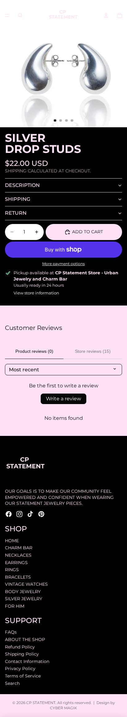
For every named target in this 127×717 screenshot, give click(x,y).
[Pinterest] (41, 514)
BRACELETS (18, 577)
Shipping (17, 199)
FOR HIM (14, 606)
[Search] (20, 15)
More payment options (63, 264)
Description (22, 185)
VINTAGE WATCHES (26, 584)
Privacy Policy (20, 668)
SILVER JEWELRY (23, 599)
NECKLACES (18, 555)
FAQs (11, 632)
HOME (12, 540)
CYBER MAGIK (63, 708)
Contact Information (27, 661)
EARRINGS (16, 562)
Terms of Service (23, 676)
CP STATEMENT (40, 702)
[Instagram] (19, 514)
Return (16, 213)
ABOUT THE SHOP (25, 639)
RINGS (12, 569)
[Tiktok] (30, 514)
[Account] (106, 15)
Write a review (63, 399)
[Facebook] (8, 514)
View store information (36, 292)
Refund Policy (20, 647)
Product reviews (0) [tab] (34, 351)
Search (12, 683)
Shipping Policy (22, 654)
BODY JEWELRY (23, 591)
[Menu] (7, 15)
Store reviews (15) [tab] (93, 351)
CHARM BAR (18, 547)
